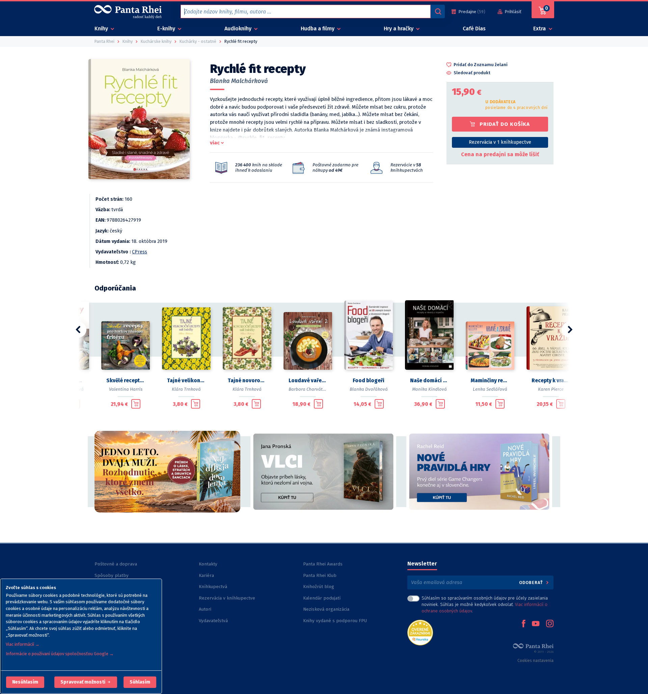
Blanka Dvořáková (369, 389)
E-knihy (167, 28)
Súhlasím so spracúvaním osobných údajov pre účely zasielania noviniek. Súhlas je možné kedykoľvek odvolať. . (485, 604)
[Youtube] (535, 624)
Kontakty (208, 564)
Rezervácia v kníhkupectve (227, 598)
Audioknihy (238, 28)
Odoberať (531, 582)
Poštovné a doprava (115, 564)
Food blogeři (368, 381)
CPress (139, 252)
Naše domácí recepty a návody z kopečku (429, 381)
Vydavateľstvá (213, 620)
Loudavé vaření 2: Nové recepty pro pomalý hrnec (308, 381)
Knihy (101, 28)
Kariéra (206, 575)
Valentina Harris (125, 389)
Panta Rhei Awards (323, 564)
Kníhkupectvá (213, 586)
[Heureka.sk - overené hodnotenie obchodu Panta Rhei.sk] (420, 632)
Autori (205, 609)
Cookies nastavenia (535, 660)
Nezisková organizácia (326, 609)
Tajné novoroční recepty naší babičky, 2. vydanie (247, 381)
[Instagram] (550, 624)
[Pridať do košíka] (135, 404)
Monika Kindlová (429, 389)
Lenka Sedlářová (490, 389)
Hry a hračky (399, 28)
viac (215, 143)
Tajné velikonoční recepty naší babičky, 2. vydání (186, 381)
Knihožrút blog (318, 586)
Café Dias (474, 28)
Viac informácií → (22, 644)
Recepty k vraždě (551, 381)
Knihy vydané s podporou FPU (335, 620)
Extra (540, 28)
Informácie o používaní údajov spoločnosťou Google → (60, 653)
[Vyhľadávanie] (438, 11)
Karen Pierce (551, 389)
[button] (25, 682)
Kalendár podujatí (322, 598)
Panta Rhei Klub (319, 575)
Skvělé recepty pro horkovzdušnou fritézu (125, 381)
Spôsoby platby (111, 575)
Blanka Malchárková (239, 81)
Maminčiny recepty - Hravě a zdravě (490, 381)
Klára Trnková (186, 389)
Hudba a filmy (318, 28)
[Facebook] (523, 624)
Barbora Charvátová (309, 389)
